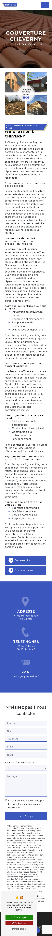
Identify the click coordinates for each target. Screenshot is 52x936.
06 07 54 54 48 (26, 649)
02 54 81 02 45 (26, 645)
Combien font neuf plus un (19, 762)
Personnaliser (19, 929)
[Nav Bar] (45, 5)
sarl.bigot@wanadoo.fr (26, 676)
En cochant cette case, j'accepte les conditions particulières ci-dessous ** (26, 804)
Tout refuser (20, 923)
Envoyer (29, 816)
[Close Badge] (39, 927)
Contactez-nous (24, 570)
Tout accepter (20, 917)
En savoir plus (22, 560)
